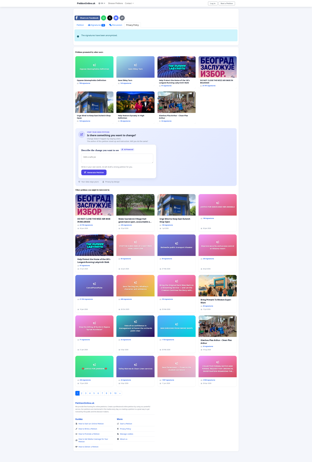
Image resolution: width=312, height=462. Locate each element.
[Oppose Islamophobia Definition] (94, 71)
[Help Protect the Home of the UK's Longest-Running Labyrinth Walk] (176, 72)
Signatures (97, 25)
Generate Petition (95, 172)
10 (115, 393)
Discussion (117, 25)
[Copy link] (122, 17)
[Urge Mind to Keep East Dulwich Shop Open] (94, 107)
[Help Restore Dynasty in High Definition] (135, 107)
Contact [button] (128, 3)
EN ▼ (103, 3)
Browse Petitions (115, 3)
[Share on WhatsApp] (103, 17)
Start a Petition (227, 3)
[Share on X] (109, 17)
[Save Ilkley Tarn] (135, 71)
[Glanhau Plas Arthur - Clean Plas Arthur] (176, 107)
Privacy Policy (132, 25)
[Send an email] (116, 17)
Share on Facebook (89, 18)
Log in (212, 3)
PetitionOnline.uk (86, 3)
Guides (79, 419)
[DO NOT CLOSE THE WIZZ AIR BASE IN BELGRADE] (218, 72)
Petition (80, 25)
